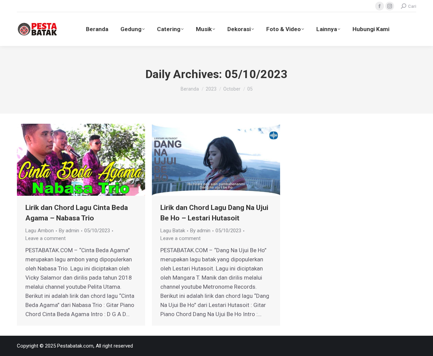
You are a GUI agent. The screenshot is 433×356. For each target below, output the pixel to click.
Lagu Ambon (39, 231)
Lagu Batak (172, 231)
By (69, 231)
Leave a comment (45, 238)
